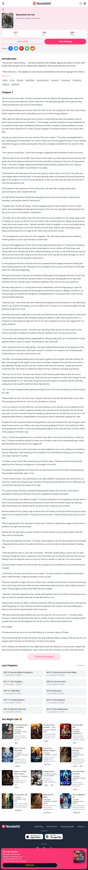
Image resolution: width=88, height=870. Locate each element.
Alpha (5, 80)
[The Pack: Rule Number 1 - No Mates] (36, 731)
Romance (55, 80)
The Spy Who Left (21, 795)
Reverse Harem (43, 80)
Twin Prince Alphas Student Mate (49, 750)
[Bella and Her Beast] (36, 801)
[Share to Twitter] (16, 48)
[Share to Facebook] (10, 48)
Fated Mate (30, 80)
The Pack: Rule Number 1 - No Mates (49, 727)
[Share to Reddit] (32, 48)
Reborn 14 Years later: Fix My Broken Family (20, 773)
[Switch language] (85, 3)
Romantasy (65, 80)
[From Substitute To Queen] (65, 777)
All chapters (80, 665)
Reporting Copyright (67, 827)
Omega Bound (48, 771)
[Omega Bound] (36, 777)
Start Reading (65, 41)
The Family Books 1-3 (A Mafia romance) (20, 727)
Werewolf (15, 84)
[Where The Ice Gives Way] (7, 754)
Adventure (47, 813)
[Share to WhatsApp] (27, 48)
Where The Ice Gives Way (19, 749)
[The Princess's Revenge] (65, 754)
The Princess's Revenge (77, 749)
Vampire (6, 84)
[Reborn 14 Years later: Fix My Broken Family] (7, 777)
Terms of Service (52, 827)
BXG (16, 743)
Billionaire (18, 810)
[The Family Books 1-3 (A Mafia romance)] (7, 731)
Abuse (46, 741)
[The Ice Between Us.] (65, 801)
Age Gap (47, 764)
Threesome (77, 80)
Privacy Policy (38, 827)
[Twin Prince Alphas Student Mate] (36, 754)
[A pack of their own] (65, 731)
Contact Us (80, 827)
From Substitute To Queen (78, 772)
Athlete (17, 766)
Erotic (12, 80)
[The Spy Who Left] (7, 801)
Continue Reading (44, 656)
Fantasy (20, 80)
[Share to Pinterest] (21, 48)
